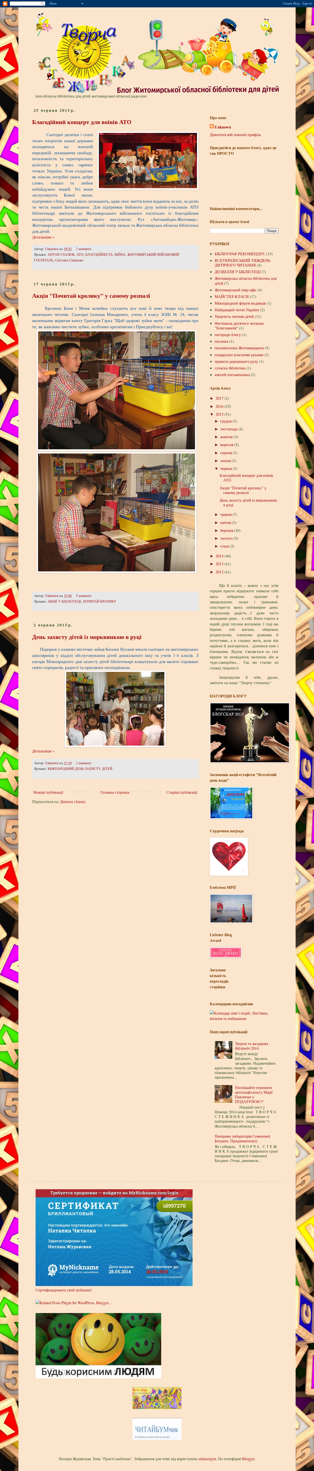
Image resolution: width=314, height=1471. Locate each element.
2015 (220, 414)
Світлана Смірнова (69, 260)
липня (226, 460)
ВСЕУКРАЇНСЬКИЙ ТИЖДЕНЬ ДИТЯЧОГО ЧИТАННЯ (242, 263)
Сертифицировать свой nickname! (64, 1289)
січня (225, 546)
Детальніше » (43, 237)
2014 (220, 555)
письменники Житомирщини (239, 347)
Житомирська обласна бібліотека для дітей (245, 280)
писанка (221, 341)
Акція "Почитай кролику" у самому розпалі (91, 295)
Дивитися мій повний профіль (235, 134)
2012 (220, 571)
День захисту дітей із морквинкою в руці (87, 636)
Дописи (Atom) (72, 801)
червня (226, 468)
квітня (226, 522)
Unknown (52, 248)
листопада (229, 428)
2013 (220, 563)
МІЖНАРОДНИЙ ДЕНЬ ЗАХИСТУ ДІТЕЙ (80, 768)
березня (227, 530)
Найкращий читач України (237, 309)
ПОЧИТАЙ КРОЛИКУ (99, 601)
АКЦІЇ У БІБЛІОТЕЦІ (64, 601)
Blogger (248, 1458)
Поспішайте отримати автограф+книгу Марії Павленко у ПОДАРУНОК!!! (254, 1094)
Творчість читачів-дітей (234, 316)
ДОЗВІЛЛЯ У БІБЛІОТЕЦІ (238, 271)
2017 (220, 398)
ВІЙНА (120, 254)
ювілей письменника (232, 374)
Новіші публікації (48, 792)
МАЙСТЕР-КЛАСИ (232, 296)
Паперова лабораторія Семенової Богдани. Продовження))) (242, 1138)
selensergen (207, 1458)
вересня (227, 444)
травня (226, 514)
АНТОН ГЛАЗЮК (61, 254)
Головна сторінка (114, 792)
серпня (226, 452)
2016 (220, 406)
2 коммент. (84, 248)
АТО (80, 254)
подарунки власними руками (239, 354)
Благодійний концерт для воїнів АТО (81, 121)
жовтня (227, 436)
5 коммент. (84, 595)
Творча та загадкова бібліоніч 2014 (251, 1046)
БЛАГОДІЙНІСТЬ (99, 254)
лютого (227, 538)
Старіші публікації (181, 792)
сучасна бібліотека (230, 367)
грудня (226, 421)
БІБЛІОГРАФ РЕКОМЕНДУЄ (240, 253)
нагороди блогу (228, 334)
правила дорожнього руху (236, 361)
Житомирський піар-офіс (236, 289)
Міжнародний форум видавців (240, 303)
